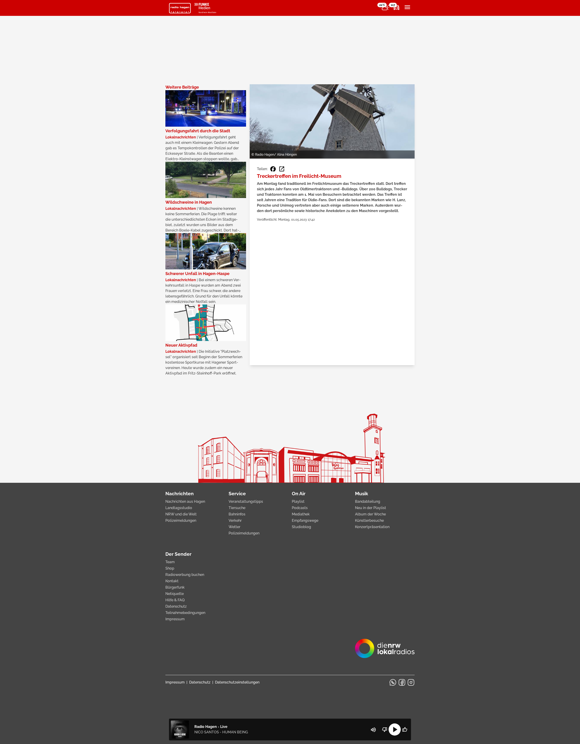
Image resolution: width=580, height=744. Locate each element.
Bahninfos (237, 514)
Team (170, 562)
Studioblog (301, 527)
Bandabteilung (367, 501)
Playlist (298, 501)
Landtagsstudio (178, 508)
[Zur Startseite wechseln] (180, 8)
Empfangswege (305, 520)
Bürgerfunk (175, 587)
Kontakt (172, 581)
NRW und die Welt (181, 514)
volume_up (373, 730)
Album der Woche (370, 514)
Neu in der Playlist (370, 508)
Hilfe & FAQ (175, 600)
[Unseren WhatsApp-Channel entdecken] (392, 682)
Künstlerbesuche (369, 520)
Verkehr (235, 520)
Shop (169, 568)
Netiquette (174, 594)
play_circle (394, 729)
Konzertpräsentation (372, 527)
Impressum (175, 619)
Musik (361, 493)
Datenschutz (176, 606)
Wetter (234, 527)
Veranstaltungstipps (246, 501)
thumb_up (404, 729)
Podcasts (300, 508)
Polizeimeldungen (180, 520)
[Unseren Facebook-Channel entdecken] (402, 682)
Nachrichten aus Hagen (185, 501)
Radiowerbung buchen (184, 574)
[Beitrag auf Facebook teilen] (273, 169)
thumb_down (384, 729)
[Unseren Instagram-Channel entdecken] (411, 682)
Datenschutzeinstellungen (237, 682)
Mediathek (301, 514)
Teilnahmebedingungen (185, 613)
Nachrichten (179, 493)
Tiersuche (237, 508)
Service (237, 493)
